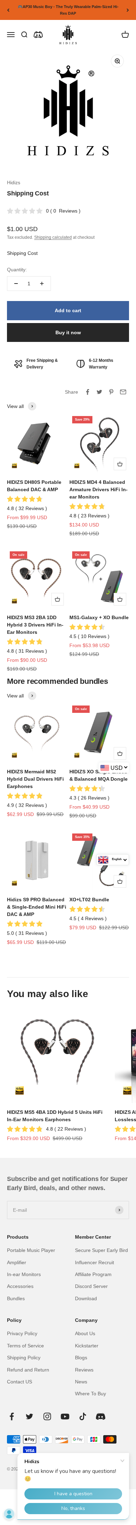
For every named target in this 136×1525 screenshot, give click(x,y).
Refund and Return (28, 1370)
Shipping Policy (23, 1357)
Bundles (16, 1298)
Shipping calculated (53, 237)
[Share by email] (123, 392)
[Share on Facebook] (87, 392)
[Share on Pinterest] (111, 392)
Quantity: (17, 269)
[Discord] (38, 35)
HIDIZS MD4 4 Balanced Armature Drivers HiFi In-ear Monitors (98, 489)
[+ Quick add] (120, 464)
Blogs (81, 1357)
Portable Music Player (31, 1250)
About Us (85, 1333)
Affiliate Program (93, 1274)
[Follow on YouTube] (65, 1416)
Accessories (20, 1286)
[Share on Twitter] (99, 392)
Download (86, 1298)
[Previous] (8, 9)
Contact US (19, 1381)
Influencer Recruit (94, 1262)
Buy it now (68, 332)
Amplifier (16, 1262)
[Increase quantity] (42, 284)
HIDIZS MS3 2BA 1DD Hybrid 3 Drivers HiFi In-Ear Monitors (35, 625)
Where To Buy (90, 1393)
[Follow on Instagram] (47, 1416)
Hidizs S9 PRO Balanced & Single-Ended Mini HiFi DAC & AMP (36, 907)
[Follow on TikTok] (83, 1416)
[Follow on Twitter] (29, 1416)
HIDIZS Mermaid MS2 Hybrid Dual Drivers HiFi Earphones (35, 779)
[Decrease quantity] (16, 284)
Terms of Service (25, 1345)
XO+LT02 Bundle (89, 899)
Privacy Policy (22, 1333)
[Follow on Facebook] (11, 1416)
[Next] (128, 9)
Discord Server (91, 1286)
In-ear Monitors (24, 1274)
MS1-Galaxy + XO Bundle (99, 617)
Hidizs (13, 182)
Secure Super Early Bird (101, 1250)
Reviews (84, 1370)
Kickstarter (86, 1345)
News (81, 1381)
